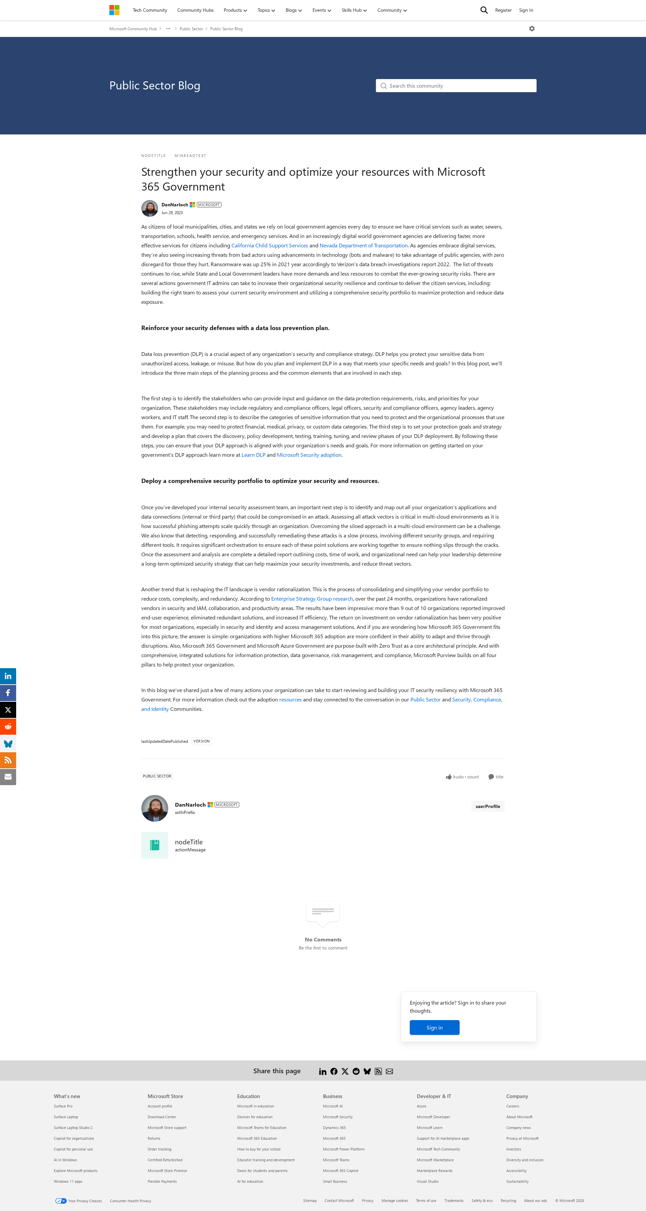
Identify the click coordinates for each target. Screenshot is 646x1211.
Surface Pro (63, 1105)
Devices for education (255, 1116)
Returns (154, 1138)
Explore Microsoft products (76, 1170)
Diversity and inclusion (524, 1159)
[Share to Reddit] (356, 1070)
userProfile (488, 806)
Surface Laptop (66, 1116)
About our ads (535, 1200)
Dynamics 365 (334, 1127)
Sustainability (517, 1181)
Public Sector (191, 28)
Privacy (367, 1200)
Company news (518, 1127)
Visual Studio (427, 1181)
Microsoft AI (333, 1105)
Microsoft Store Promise (167, 1170)
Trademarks (454, 1200)
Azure (421, 1105)
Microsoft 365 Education (257, 1138)
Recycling (508, 1200)
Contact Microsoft (339, 1200)
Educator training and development (266, 1159)
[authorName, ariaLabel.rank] (149, 208)
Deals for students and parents (262, 1170)
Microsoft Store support (167, 1127)
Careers (512, 1105)
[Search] (484, 10)
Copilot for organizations (74, 1138)
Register (503, 10)
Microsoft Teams (336, 1159)
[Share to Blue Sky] (367, 1070)
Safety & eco (482, 1200)
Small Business (335, 1181)
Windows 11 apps (68, 1181)
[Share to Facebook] (333, 1070)
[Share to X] (345, 1070)
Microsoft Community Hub (133, 28)
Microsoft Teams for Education (261, 1127)
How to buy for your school (259, 1149)
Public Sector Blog (226, 28)
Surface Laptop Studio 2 (73, 1127)
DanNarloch (175, 204)
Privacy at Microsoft (522, 1138)
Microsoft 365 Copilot (340, 1170)
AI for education (250, 1181)
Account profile (160, 1105)
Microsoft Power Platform (343, 1149)
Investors (513, 1149)
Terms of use (426, 1200)
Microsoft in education (255, 1105)
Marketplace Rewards (435, 1170)
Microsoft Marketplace (435, 1159)
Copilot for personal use (73, 1149)
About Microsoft (519, 1116)
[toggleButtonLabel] (532, 28)
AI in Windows (65, 1159)
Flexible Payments (162, 1181)
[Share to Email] (389, 1070)
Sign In (526, 10)
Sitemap (310, 1200)
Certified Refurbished (165, 1159)
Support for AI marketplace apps (443, 1138)
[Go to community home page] (114, 10)
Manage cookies (395, 1200)
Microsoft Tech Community (438, 1149)
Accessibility (516, 1170)
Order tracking (159, 1149)
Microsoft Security (338, 1116)
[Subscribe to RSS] (378, 1070)
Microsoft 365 (334, 1138)
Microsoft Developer (433, 1116)
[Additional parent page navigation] (168, 28)
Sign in (435, 1027)
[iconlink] (154, 845)
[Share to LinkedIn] (322, 1070)
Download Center (162, 1116)
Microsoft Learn (429, 1127)
